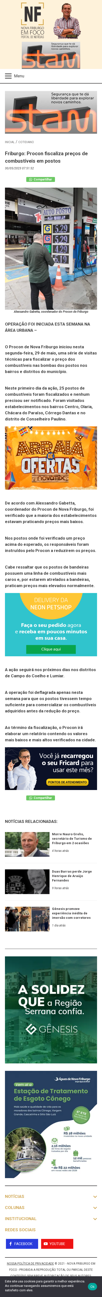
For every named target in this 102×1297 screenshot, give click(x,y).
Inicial (10, 142)
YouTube (57, 1244)
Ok (92, 1287)
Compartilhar (42, 179)
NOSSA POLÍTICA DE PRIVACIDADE (30, 1263)
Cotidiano (26, 142)
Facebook (23, 1244)
